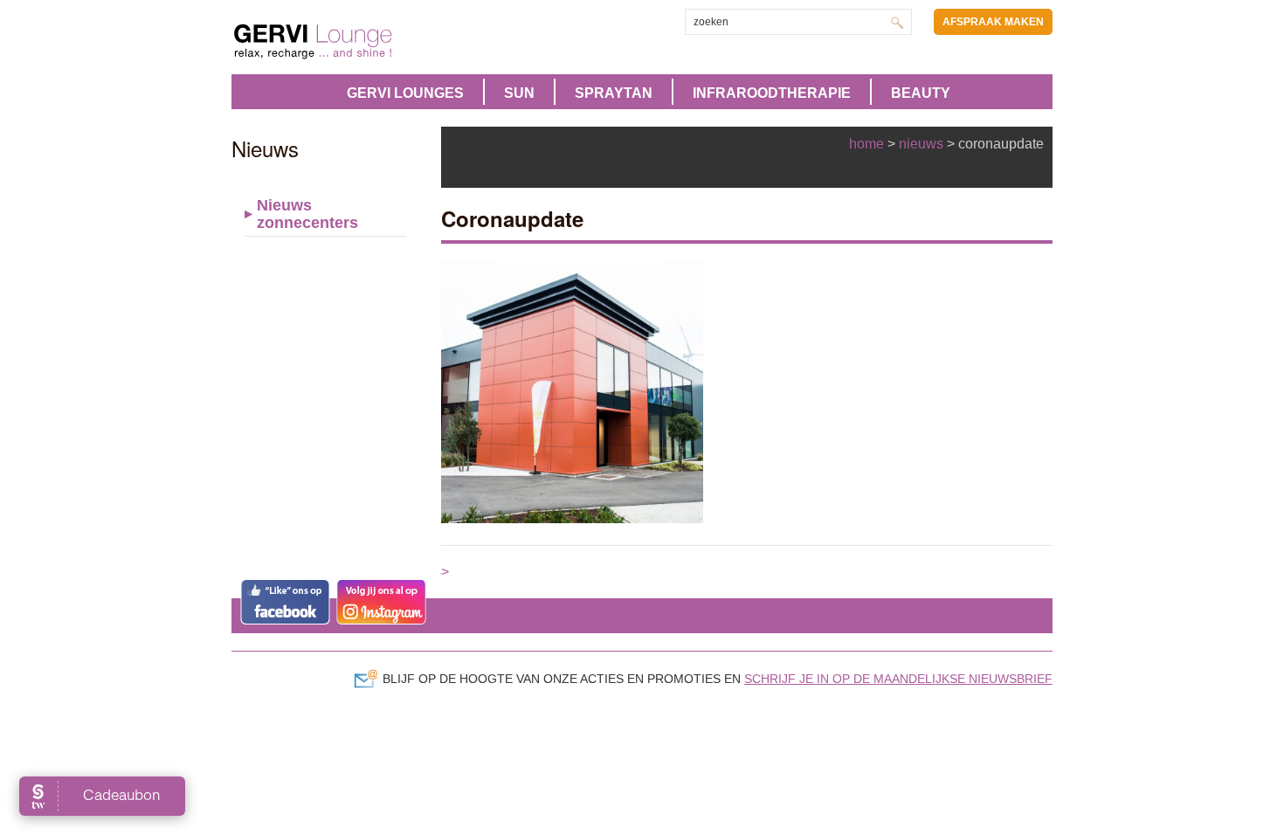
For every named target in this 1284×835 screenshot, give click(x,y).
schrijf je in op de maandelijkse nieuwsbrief (898, 679)
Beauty (920, 93)
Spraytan (613, 93)
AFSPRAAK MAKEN (993, 22)
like (285, 602)
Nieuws (921, 143)
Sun (519, 93)
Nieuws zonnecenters (307, 214)
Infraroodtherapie (772, 93)
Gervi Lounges (405, 93)
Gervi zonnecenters (356, 41)
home (866, 143)
